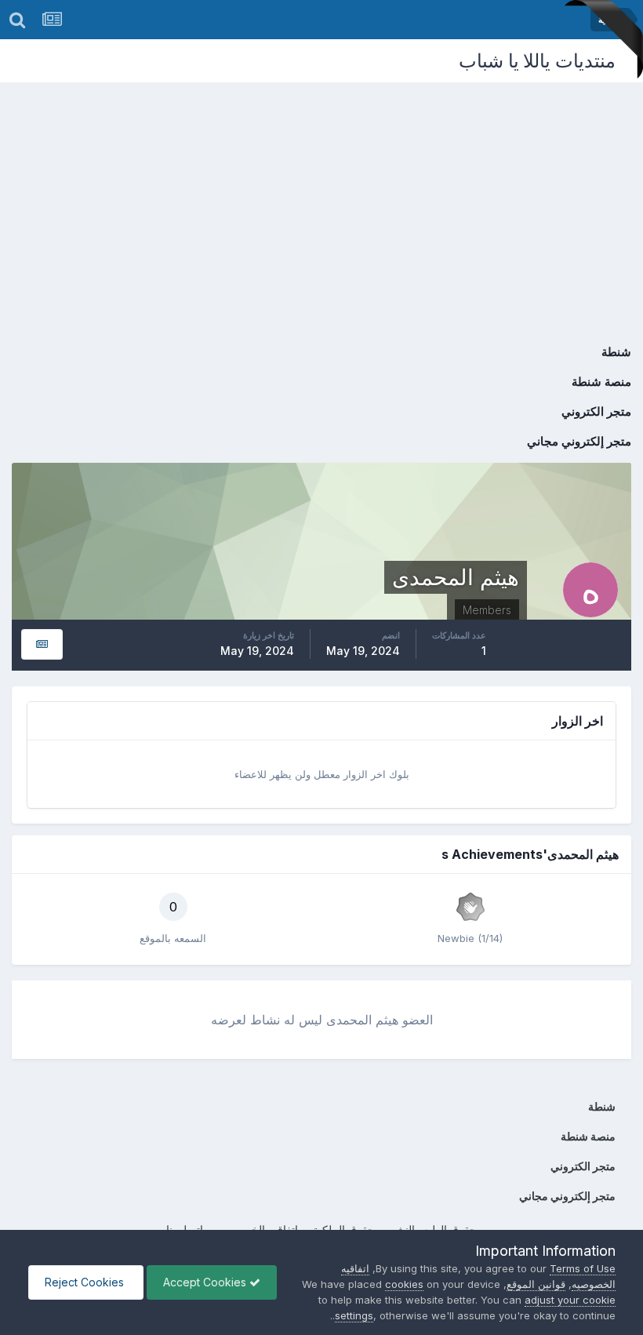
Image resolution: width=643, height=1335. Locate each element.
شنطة (616, 351)
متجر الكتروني (596, 411)
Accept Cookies (206, 1282)
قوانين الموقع (536, 1284)
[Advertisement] (321, 200)
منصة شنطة (601, 381)
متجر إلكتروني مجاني (579, 441)
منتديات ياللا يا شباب (537, 60)
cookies (404, 1284)
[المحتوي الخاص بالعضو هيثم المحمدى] (42, 644)
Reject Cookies (86, 1282)
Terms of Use (583, 1268)
